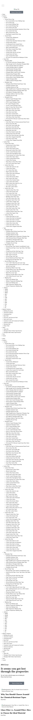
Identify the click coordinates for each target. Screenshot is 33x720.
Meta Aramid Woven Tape (12, 32)
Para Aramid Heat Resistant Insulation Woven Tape (17, 29)
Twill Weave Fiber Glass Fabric (13, 117)
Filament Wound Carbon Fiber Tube (14, 211)
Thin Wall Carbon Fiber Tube (13, 198)
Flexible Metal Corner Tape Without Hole (15, 269)
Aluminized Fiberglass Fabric (12, 100)
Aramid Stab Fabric (10, 39)
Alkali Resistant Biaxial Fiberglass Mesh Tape (16, 90)
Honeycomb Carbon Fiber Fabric (13, 150)
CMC (6, 297)
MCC (6, 294)
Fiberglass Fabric (9, 97)
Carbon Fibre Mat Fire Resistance (13, 218)
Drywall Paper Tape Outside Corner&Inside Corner (17, 246)
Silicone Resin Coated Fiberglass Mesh (15, 77)
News (3, 334)
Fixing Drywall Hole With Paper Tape (14, 251)
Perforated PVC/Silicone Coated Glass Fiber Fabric (17, 118)
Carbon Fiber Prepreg (11, 160)
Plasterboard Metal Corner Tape (13, 267)
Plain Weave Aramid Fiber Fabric (13, 49)
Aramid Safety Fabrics (11, 42)
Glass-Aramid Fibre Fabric (12, 55)
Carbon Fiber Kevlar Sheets (12, 176)
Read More (3, 699)
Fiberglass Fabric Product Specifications (13, 330)
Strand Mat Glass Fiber (11, 130)
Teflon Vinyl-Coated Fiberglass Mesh (14, 75)
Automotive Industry (8, 312)
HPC (6, 296)
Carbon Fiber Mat (9, 214)
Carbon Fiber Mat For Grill (12, 216)
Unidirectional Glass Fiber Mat (13, 133)
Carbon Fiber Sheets (10, 168)
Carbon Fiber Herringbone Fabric (13, 153)
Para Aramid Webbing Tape (12, 24)
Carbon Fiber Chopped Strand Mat (14, 226)
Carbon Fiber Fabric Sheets (12, 156)
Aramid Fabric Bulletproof (12, 37)
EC (5, 307)
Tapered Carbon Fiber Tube (12, 190)
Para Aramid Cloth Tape (11, 30)
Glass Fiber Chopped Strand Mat (13, 137)
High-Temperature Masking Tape (13, 284)
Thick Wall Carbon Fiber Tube (13, 208)
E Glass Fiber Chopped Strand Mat (14, 140)
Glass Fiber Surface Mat (11, 138)
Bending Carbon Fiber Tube (12, 196)
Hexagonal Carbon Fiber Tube (13, 199)
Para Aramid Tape (10, 22)
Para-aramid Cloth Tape (11, 27)
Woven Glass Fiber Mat (11, 123)
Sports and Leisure (8, 319)
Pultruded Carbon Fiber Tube (12, 204)
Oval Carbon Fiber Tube (11, 193)
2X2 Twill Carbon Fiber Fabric (13, 163)
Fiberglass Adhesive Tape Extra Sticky (14, 93)
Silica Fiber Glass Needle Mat (13, 125)
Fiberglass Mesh (8, 60)
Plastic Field (6, 325)
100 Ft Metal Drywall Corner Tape (14, 276)
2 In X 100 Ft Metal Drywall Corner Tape (15, 262)
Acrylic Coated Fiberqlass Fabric (13, 105)
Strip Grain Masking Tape (12, 282)
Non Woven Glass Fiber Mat (12, 127)
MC (5, 306)
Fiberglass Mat (8, 120)
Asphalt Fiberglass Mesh (11, 79)
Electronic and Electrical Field (10, 317)
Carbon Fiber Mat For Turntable (13, 221)
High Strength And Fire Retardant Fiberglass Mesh (17, 64)
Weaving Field (7, 324)
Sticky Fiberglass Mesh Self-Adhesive (14, 65)
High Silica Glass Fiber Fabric (13, 108)
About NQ (6, 329)
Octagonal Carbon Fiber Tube (13, 203)
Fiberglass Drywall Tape (11, 95)
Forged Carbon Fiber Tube (12, 209)
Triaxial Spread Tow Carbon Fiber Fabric (15, 155)
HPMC (6, 289)
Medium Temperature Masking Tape (14, 281)
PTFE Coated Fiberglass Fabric (13, 102)
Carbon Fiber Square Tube (12, 213)
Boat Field (6, 315)
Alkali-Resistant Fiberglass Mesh (13, 69)
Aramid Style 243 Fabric (11, 54)
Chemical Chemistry (8, 322)
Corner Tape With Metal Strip (13, 271)
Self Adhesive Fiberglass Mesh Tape (14, 92)
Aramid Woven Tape (9, 19)
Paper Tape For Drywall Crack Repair (14, 253)
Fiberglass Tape (8, 82)
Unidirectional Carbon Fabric (12, 145)
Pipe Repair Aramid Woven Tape (13, 34)
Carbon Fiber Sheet (9, 165)
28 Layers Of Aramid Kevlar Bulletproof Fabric (17, 57)
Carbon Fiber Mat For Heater (12, 219)
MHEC (6, 292)
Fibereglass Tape (8, 229)
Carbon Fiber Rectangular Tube (13, 195)
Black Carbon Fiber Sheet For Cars (14, 183)
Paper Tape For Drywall (11, 254)
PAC (6, 304)
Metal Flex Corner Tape (11, 272)
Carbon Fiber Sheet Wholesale (13, 173)
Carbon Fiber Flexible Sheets (12, 180)
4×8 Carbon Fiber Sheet (11, 185)
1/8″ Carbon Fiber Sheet (11, 170)
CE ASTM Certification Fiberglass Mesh (15, 62)
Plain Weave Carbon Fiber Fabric (13, 161)
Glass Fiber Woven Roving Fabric (13, 115)
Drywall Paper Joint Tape (12, 256)
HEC (6, 299)
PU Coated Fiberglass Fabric (12, 103)
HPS (6, 301)
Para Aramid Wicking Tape (12, 26)
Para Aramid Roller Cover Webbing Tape (15, 21)
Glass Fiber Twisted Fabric (12, 113)
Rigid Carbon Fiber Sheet (12, 171)
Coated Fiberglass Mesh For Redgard (14, 67)
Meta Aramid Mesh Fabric (12, 47)
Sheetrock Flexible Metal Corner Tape (14, 274)
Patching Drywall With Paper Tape (14, 259)
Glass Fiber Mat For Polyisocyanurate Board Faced (17, 122)
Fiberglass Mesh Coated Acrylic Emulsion (15, 72)
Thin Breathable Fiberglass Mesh (13, 70)
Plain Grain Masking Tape (12, 279)
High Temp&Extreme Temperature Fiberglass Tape (17, 88)
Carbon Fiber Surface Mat (12, 223)
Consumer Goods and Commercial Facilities (14, 320)
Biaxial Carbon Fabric (11, 146)
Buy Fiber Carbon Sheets (11, 186)
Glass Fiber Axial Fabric (11, 112)
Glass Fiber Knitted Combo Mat (13, 132)
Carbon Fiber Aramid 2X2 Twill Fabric (15, 45)
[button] (3, 5)
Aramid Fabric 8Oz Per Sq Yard (13, 52)
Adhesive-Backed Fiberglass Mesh (13, 80)
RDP (6, 302)
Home (3, 14)
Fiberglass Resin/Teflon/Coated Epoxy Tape (16, 84)
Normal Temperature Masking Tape (14, 286)
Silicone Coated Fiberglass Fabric (13, 98)
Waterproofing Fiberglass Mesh (13, 74)
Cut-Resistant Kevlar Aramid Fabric (14, 44)
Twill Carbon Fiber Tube (11, 206)
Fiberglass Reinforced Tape (12, 87)
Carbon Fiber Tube (9, 188)
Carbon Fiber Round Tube (12, 191)
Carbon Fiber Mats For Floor (12, 224)
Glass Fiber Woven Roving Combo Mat (15, 135)
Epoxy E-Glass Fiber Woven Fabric (14, 107)
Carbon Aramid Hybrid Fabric (13, 158)
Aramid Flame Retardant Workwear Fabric (15, 40)
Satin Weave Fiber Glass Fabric (13, 110)
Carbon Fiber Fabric (9, 143)
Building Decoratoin (8, 311)
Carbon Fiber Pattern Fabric (12, 148)
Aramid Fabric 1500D (11, 50)
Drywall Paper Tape (9, 244)
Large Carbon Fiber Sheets (12, 181)
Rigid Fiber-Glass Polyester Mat (13, 128)
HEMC (6, 291)
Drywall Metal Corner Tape (11, 261)
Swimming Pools (7, 314)
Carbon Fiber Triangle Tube (12, 201)
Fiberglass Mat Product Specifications (12, 332)
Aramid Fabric (8, 35)
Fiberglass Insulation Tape (12, 85)
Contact (4, 335)
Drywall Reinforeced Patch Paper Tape (15, 257)
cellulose (6, 287)
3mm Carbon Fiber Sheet (11, 178)
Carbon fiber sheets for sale (12, 166)
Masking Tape (8, 277)
